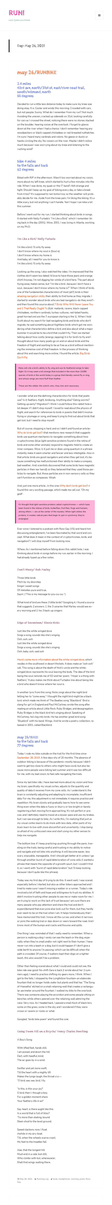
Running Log (42, 1179)
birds (55, 1179)
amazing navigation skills (31, 296)
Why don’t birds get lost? (74, 485)
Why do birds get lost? (29, 432)
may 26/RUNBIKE (36, 72)
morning (75, 1179)
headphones (64, 1179)
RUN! (16, 13)
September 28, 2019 (28, 757)
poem (82, 1179)
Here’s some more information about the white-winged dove (50, 659)
